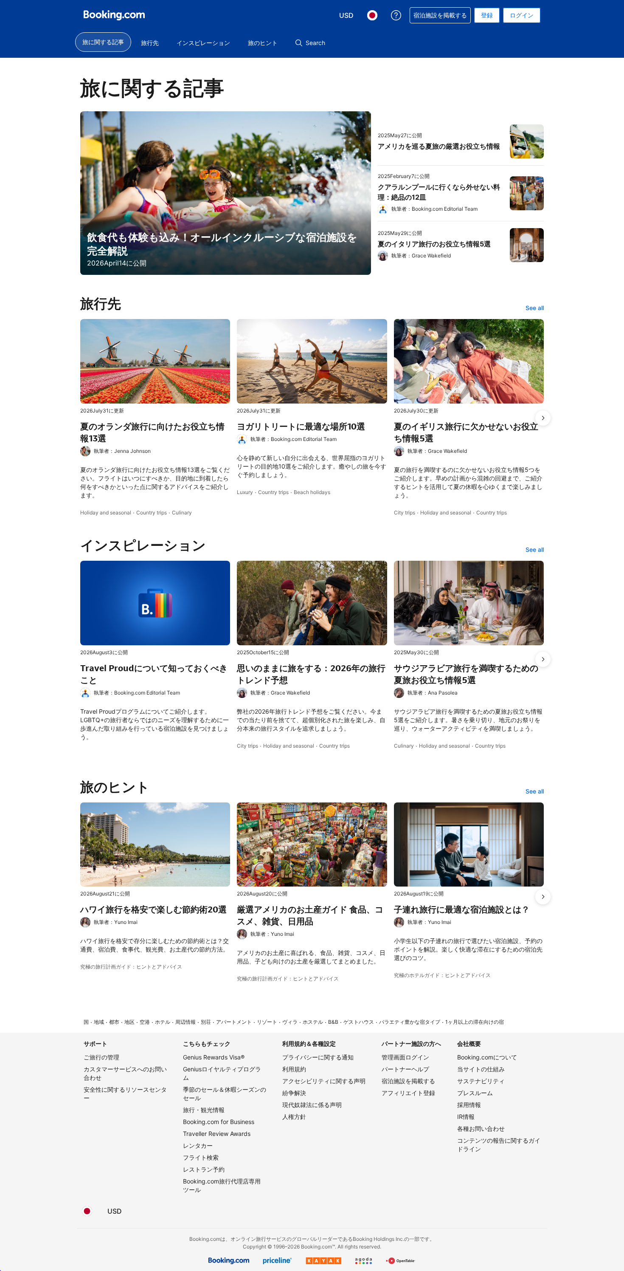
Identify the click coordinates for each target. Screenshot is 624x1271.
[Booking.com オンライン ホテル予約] (114, 15)
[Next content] (543, 418)
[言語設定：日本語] (87, 1211)
